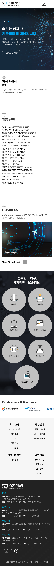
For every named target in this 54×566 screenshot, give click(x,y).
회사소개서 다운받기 (8, 551)
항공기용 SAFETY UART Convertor (17, 167)
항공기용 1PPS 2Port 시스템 (13, 152)
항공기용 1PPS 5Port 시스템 (13, 158)
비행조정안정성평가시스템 (12, 183)
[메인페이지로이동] (11, 4)
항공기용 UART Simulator (13, 161)
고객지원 (39, 454)
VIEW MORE (12, 53)
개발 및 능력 (14, 454)
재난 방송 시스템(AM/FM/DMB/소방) (17, 173)
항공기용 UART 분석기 (11, 164)
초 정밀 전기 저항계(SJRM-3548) (15, 130)
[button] (4, 21)
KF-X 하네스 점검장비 (11, 179)
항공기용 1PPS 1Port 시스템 (13, 149)
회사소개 (14, 424)
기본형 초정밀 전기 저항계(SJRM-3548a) (19, 133)
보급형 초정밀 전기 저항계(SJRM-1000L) (19, 136)
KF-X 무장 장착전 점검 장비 (13, 139)
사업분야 (39, 424)
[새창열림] (10, 409)
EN (44, 4)
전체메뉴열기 (50, 4)
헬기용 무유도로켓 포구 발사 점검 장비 (17, 170)
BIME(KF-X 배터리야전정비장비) (15, 146)
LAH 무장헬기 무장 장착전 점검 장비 (17, 143)
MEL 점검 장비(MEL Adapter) (14, 176)
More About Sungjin (11, 262)
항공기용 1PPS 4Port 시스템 (13, 155)
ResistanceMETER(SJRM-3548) (15, 127)
